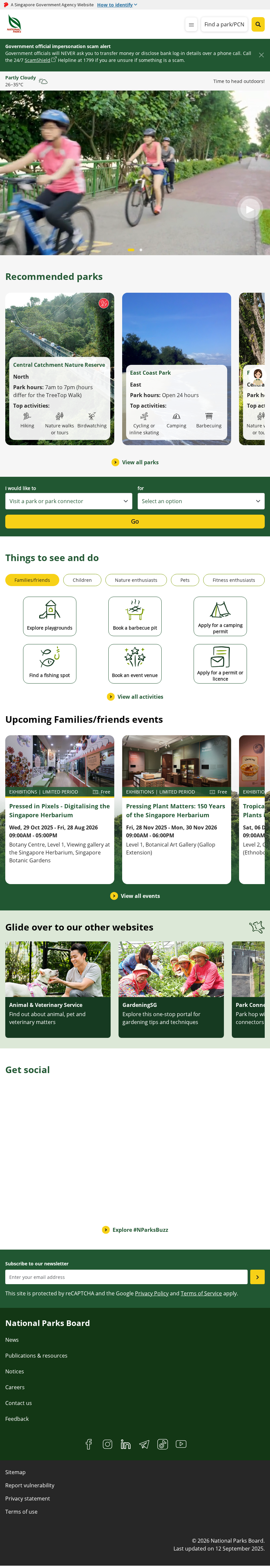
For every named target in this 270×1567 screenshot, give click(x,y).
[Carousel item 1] (141, 250)
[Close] (261, 54)
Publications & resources (36, 1355)
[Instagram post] (35, 1116)
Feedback (17, 1418)
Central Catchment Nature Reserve (59, 364)
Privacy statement (27, 1498)
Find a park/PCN (224, 24)
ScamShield (37, 60)
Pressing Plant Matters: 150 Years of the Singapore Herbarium (175, 810)
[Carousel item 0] (131, 250)
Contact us (18, 1403)
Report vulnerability (29, 1485)
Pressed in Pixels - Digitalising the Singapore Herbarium (59, 810)
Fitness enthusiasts (234, 580)
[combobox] (68, 501)
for (141, 488)
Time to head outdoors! (239, 81)
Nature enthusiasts (136, 580)
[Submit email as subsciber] (257, 1277)
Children (82, 580)
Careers (15, 1387)
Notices (14, 1371)
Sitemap (15, 1472)
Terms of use (21, 1511)
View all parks (140, 462)
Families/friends (32, 580)
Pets (185, 580)
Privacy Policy (152, 1293)
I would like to (20, 488)
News (12, 1339)
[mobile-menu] (191, 24)
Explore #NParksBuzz (140, 1229)
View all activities (140, 696)
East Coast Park (150, 372)
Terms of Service (201, 1293)
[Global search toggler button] (258, 24)
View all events (140, 896)
